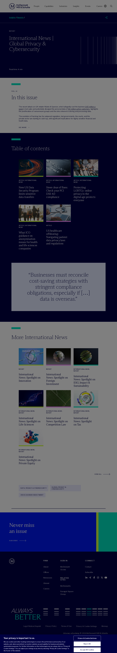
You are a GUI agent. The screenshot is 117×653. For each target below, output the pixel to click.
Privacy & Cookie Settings (87, 638)
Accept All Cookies (87, 650)
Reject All (87, 644)
